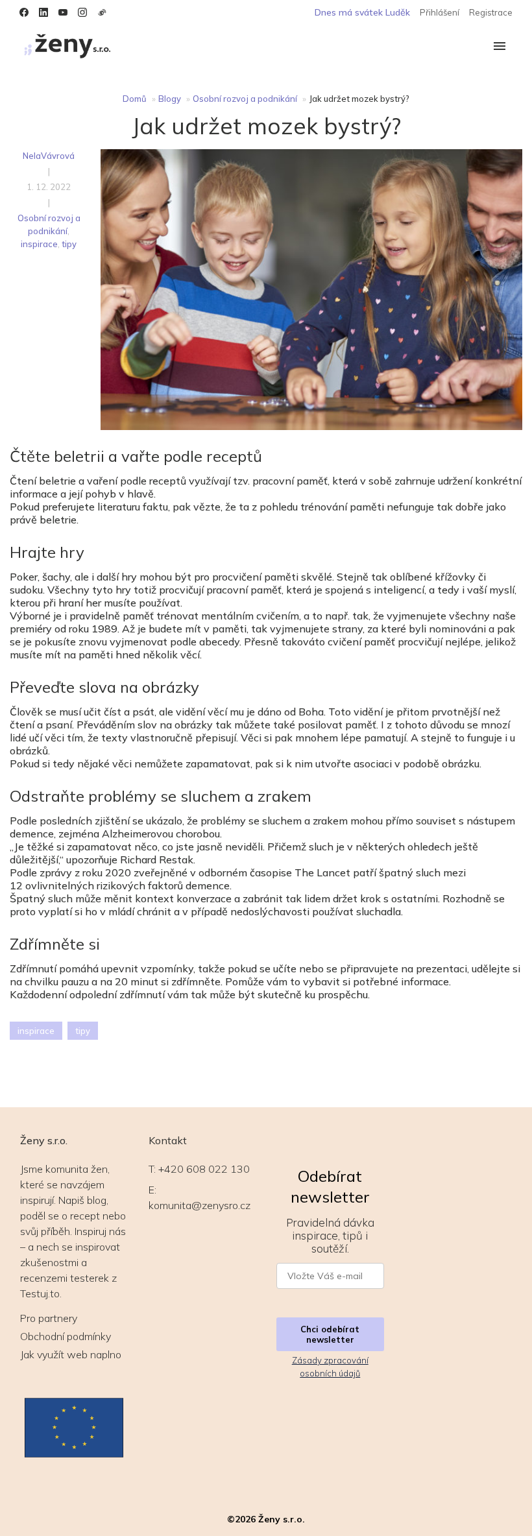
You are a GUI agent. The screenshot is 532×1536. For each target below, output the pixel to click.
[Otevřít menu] (500, 47)
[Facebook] (24, 12)
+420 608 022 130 (204, 1168)
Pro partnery (48, 1318)
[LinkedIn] (43, 12)
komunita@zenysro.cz (199, 1205)
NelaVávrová (49, 155)
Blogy (169, 98)
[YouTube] (62, 12)
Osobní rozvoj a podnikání (245, 98)
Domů (135, 98)
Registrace (491, 12)
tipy (69, 244)
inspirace (39, 244)
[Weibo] (101, 12)
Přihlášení (439, 12)
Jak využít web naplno (70, 1354)
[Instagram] (82, 12)
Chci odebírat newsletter (329, 1334)
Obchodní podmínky (65, 1336)
